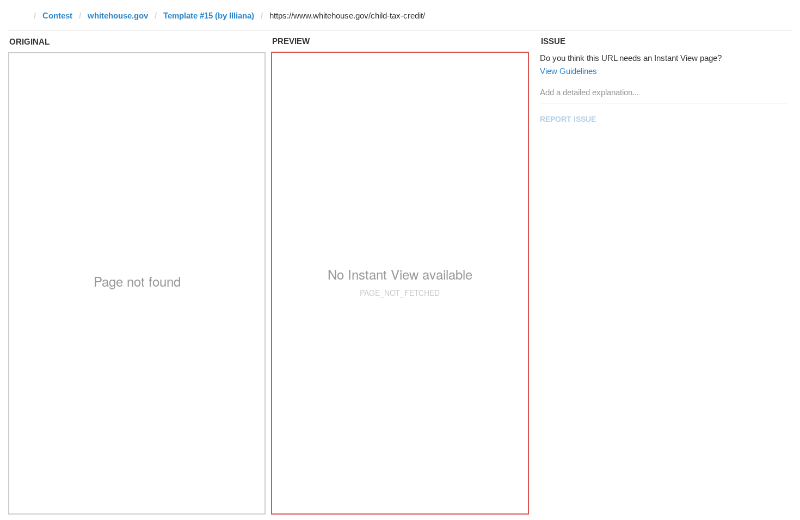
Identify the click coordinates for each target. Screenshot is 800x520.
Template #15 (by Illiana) (208, 15)
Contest (57, 15)
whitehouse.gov (118, 15)
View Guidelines (568, 71)
